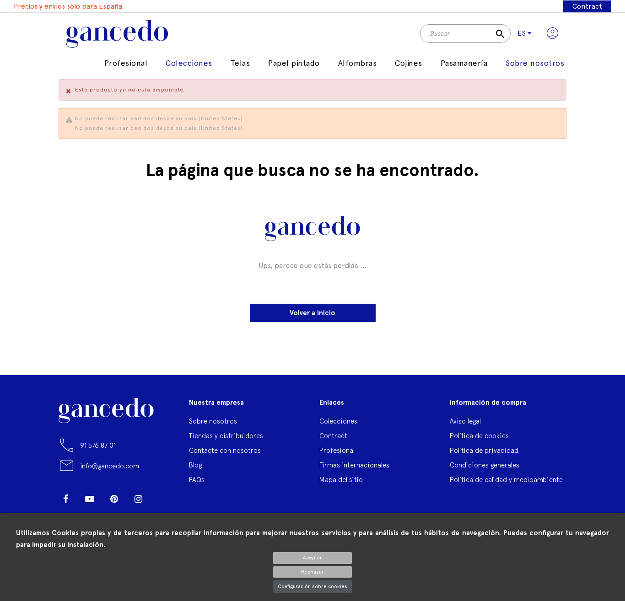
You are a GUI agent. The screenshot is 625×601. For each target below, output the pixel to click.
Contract (587, 6)
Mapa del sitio (341, 479)
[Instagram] (138, 499)
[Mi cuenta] (552, 33)
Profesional (337, 450)
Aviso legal (465, 421)
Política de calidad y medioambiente (506, 479)
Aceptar (312, 558)
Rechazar (312, 572)
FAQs (197, 479)
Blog (195, 465)
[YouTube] (90, 499)
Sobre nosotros (213, 421)
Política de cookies (479, 436)
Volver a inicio (312, 313)
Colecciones (338, 421)
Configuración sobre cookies (312, 587)
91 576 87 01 (98, 445)
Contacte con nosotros (225, 450)
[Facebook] (65, 499)
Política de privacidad (484, 450)
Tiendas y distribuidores (226, 436)
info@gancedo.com (109, 466)
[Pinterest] (114, 499)
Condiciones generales (484, 465)
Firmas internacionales (354, 465)
